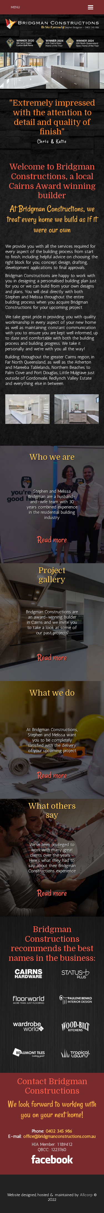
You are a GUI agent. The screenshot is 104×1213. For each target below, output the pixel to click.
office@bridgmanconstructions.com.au (59, 1136)
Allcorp (86, 1194)
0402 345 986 (59, 1131)
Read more (52, 539)
